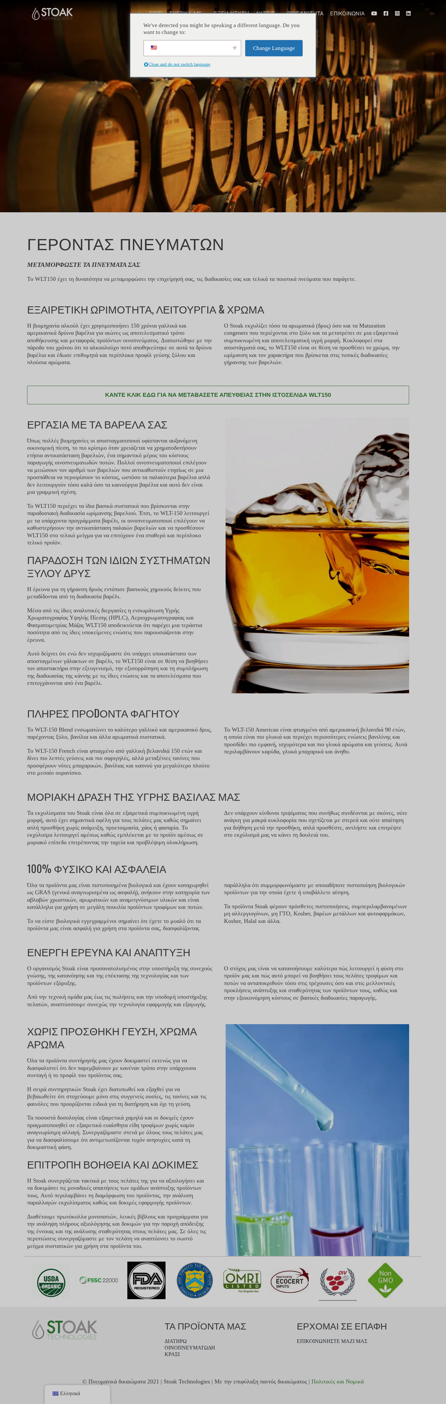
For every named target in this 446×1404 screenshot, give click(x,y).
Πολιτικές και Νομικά (337, 1381)
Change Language (274, 48)
